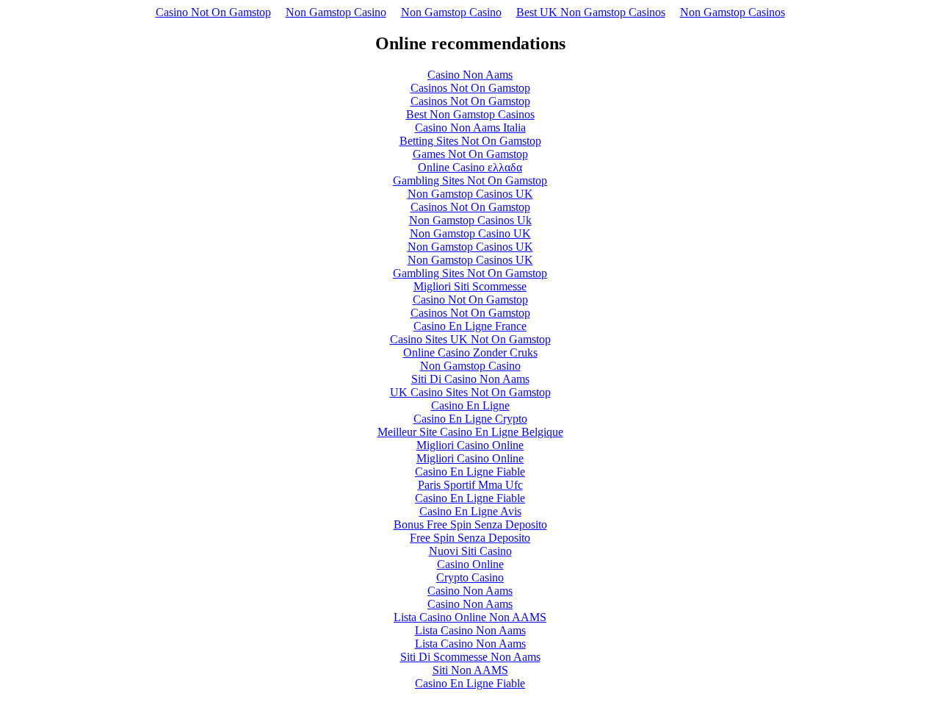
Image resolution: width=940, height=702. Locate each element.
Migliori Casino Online (470, 445)
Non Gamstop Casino (336, 12)
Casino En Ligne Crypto (470, 418)
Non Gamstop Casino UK (470, 233)
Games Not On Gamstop (470, 154)
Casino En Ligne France (470, 326)
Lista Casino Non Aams (470, 630)
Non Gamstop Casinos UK (470, 193)
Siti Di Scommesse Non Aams (470, 657)
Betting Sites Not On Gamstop (470, 141)
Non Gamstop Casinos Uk (470, 220)
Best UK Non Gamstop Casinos (590, 12)
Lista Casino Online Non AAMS (470, 617)
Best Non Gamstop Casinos (470, 114)
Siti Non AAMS (470, 670)
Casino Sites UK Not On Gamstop (470, 339)
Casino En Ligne (470, 405)
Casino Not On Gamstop (213, 12)
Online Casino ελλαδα (470, 167)
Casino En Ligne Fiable (470, 471)
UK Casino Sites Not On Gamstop (470, 392)
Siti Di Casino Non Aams (470, 379)
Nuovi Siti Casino (470, 551)
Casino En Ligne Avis (470, 511)
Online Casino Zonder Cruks (470, 352)
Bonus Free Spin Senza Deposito (470, 524)
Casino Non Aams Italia (470, 127)
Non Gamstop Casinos (732, 12)
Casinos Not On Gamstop (470, 88)
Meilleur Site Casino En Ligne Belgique (470, 432)
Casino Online (470, 564)
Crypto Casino (470, 577)
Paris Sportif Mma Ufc (470, 485)
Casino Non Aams (470, 74)
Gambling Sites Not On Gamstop (470, 180)
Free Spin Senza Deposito (470, 537)
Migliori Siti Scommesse (470, 286)
